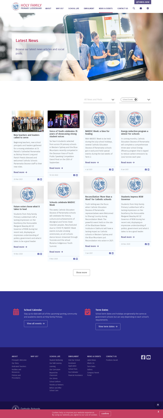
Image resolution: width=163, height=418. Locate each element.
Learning (52, 366)
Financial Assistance (75, 375)
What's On (90, 363)
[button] (99, 99)
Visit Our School (74, 360)
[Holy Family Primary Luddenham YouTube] (148, 357)
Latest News (91, 360)
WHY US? (60, 8)
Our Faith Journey (56, 363)
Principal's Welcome (19, 360)
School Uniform (55, 382)
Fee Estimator (73, 372)
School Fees (72, 369)
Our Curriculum (55, 370)
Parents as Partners (56, 385)
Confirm (105, 413)
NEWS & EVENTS (106, 8)
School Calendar (33, 309)
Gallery (89, 370)
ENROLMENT (89, 8)
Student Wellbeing (56, 360)
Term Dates (102, 309)
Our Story (15, 363)
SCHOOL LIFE (73, 8)
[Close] (136, 99)
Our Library (53, 378)
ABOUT (48, 8)
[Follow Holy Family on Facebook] (143, 357)
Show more (81, 272)
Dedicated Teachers (19, 366)
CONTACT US (122, 8)
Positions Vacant (112, 360)
